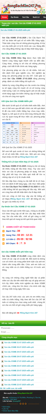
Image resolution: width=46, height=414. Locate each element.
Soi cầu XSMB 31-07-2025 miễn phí (19, 342)
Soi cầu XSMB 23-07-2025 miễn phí (19, 380)
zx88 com (10, 388)
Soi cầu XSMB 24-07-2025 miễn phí (19, 375)
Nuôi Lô (36, 17)
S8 (1, 388)
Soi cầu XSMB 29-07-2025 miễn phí (19, 352)
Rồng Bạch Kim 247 (29, 157)
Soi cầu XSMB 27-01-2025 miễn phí (15, 30)
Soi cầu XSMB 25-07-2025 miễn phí (19, 371)
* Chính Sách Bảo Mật (10, 411)
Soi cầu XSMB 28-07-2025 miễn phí (19, 357)
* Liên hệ (5, 409)
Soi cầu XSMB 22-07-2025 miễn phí (19, 385)
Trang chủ (6, 23)
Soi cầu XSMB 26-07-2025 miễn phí (19, 366)
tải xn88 (18, 388)
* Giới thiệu (6, 407)
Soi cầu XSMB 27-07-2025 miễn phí (19, 361)
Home (4, 17)
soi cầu (15, 23)
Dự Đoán (15, 17)
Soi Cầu (25, 17)
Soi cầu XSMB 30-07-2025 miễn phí (19, 347)
